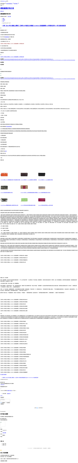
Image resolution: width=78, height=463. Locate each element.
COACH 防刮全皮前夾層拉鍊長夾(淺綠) (28, 205)
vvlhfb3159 (2, 384)
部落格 (4, 19)
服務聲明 (49, 448)
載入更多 (2, 397)
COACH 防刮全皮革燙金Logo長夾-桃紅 (45, 205)
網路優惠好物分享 (7, 8)
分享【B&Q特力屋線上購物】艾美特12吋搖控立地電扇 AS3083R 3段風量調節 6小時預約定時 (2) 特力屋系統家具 (34, 25)
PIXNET (31, 448)
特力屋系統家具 (9, 126)
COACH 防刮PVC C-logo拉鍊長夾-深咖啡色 (29, 179)
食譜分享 (8, 393)
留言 (11, 390)
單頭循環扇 (7, 36)
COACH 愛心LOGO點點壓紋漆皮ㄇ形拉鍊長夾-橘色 (10, 179)
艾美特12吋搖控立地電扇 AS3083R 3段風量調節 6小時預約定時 (12, 56)
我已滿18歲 (2, 460)
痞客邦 (8, 390)
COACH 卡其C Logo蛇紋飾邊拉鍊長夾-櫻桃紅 (29, 192)
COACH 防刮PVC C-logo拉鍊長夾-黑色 (45, 179)
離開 (6, 460)
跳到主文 (2, 11)
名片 (3, 21)
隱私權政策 (45, 448)
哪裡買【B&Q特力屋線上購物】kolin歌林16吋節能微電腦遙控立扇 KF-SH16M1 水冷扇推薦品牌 (20, 377)
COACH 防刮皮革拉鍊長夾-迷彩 (7, 192)
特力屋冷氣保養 (3, 374)
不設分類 (9, 16)
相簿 (3, 18)
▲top (1, 395)
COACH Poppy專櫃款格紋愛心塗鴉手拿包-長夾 (9, 205)
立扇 (6, 151)
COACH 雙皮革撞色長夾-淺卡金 (44, 192)
